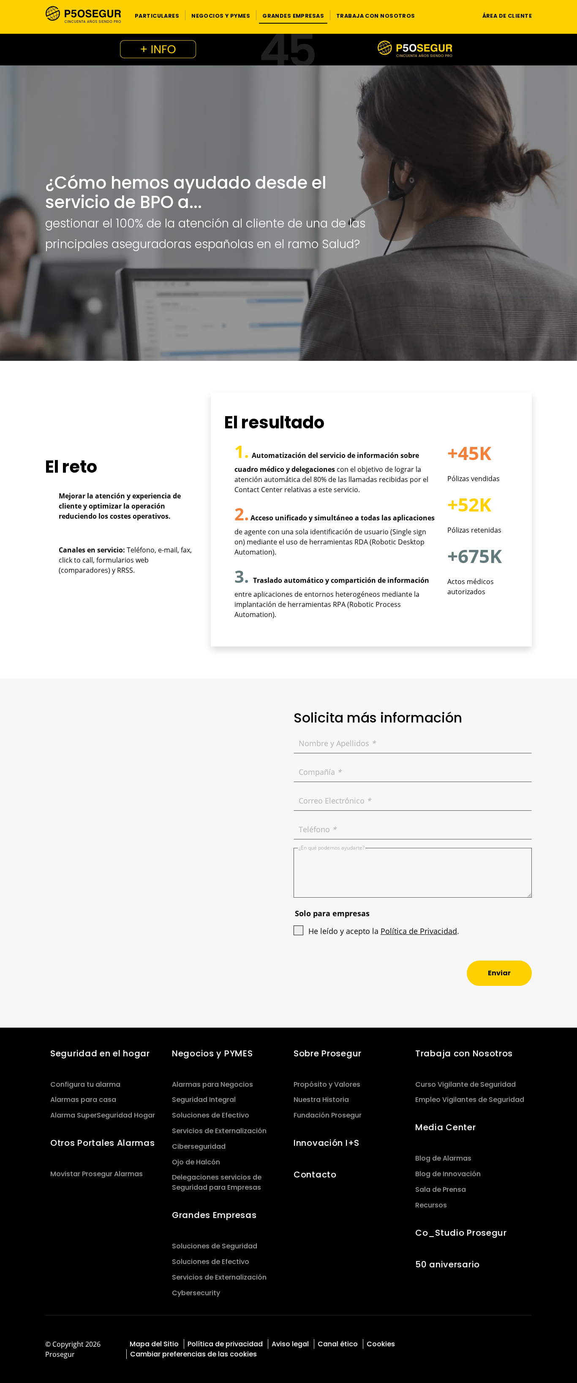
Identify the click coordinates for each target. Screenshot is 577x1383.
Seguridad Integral (204, 1099)
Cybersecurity (196, 1293)
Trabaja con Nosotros (464, 1053)
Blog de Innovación (448, 1174)
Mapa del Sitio (154, 1344)
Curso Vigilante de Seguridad (465, 1084)
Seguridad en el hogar (100, 1053)
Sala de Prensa (440, 1189)
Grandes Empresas (214, 1215)
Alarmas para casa (83, 1099)
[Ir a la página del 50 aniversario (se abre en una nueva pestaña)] (288, 49)
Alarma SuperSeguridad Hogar (102, 1115)
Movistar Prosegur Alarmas (96, 1174)
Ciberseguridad (199, 1146)
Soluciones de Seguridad (214, 1246)
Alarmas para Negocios (212, 1084)
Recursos (431, 1205)
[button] (156, 15)
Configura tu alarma (85, 1084)
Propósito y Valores (327, 1084)
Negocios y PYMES (212, 1053)
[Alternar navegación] (459, 15)
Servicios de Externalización (219, 1131)
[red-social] (489, 1343)
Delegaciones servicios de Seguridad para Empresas (216, 1182)
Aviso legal (290, 1344)
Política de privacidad (225, 1344)
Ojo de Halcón (196, 1162)
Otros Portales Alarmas (102, 1143)
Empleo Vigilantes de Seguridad (469, 1099)
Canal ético (338, 1344)
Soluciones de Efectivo (210, 1115)
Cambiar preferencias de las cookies (193, 1354)
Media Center (445, 1127)
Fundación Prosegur (328, 1115)
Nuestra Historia (321, 1099)
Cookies (381, 1344)
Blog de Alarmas (443, 1158)
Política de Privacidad (419, 931)
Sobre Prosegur (328, 1053)
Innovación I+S (326, 1143)
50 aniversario (447, 1264)
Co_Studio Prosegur (461, 1233)
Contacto (315, 1174)
